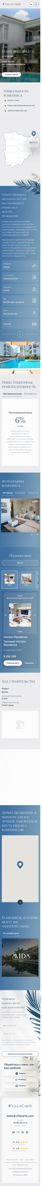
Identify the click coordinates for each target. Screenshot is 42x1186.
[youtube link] (13, 1132)
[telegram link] (27, 1132)
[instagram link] (18, 1132)
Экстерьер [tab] (20, 492)
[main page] (11, 4)
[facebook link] (23, 1132)
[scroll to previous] (32, 534)
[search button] (20, 902)
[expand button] (20, 334)
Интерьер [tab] (8, 492)
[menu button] (36, 4)
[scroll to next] (37, 534)
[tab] (12, 394)
